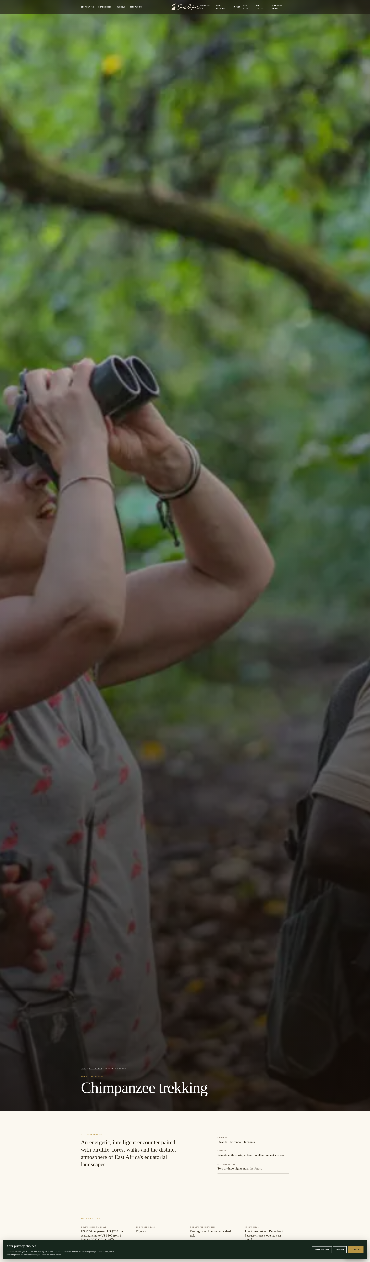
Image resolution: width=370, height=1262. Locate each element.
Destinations (87, 7)
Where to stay (205, 7)
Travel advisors (220, 7)
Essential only (322, 1250)
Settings (340, 1250)
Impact (237, 7)
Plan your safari (277, 7)
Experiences (105, 7)
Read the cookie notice (51, 1254)
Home (83, 1068)
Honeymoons (136, 7)
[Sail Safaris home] (185, 7)
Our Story (246, 7)
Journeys (121, 7)
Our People (259, 7)
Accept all (355, 1250)
